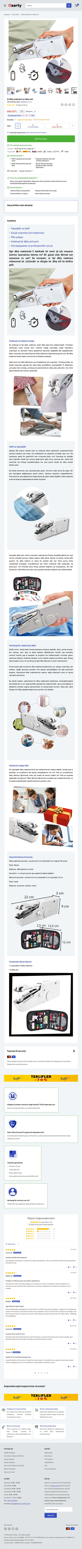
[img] (10, 1250)
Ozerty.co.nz (54, 1486)
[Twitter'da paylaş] (69, 104)
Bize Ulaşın (48, 1456)
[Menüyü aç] (5, 5)
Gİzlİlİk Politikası (9, 1453)
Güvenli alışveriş (50, 1469)
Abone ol (51, 1515)
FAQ (45, 1465)
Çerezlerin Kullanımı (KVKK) (13, 1456)
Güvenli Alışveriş (16, 187)
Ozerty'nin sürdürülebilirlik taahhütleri (23, 178)
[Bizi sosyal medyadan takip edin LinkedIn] (16, 1528)
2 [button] (38, 1373)
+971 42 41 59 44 (12, 1500)
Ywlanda (23, 102)
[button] (11, 105)
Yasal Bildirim (49, 1462)
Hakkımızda (48, 1453)
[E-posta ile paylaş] (73, 104)
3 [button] (41, 1373)
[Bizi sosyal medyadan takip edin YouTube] (13, 1528)
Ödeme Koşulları (10, 1469)
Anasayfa (7, 14)
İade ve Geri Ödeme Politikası (14, 1465)
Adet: (9, 126)
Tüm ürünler (15, 14)
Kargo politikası (9, 1462)
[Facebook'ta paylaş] (62, 104)
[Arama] (68, 5)
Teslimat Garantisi (16, 156)
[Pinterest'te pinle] (65, 104)
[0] (76, 5)
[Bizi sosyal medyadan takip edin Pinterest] (9, 1528)
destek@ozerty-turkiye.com (20, 1503)
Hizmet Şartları (9, 1459)
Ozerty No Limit (9, 1472)
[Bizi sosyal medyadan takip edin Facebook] (5, 1528)
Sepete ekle (41, 139)
